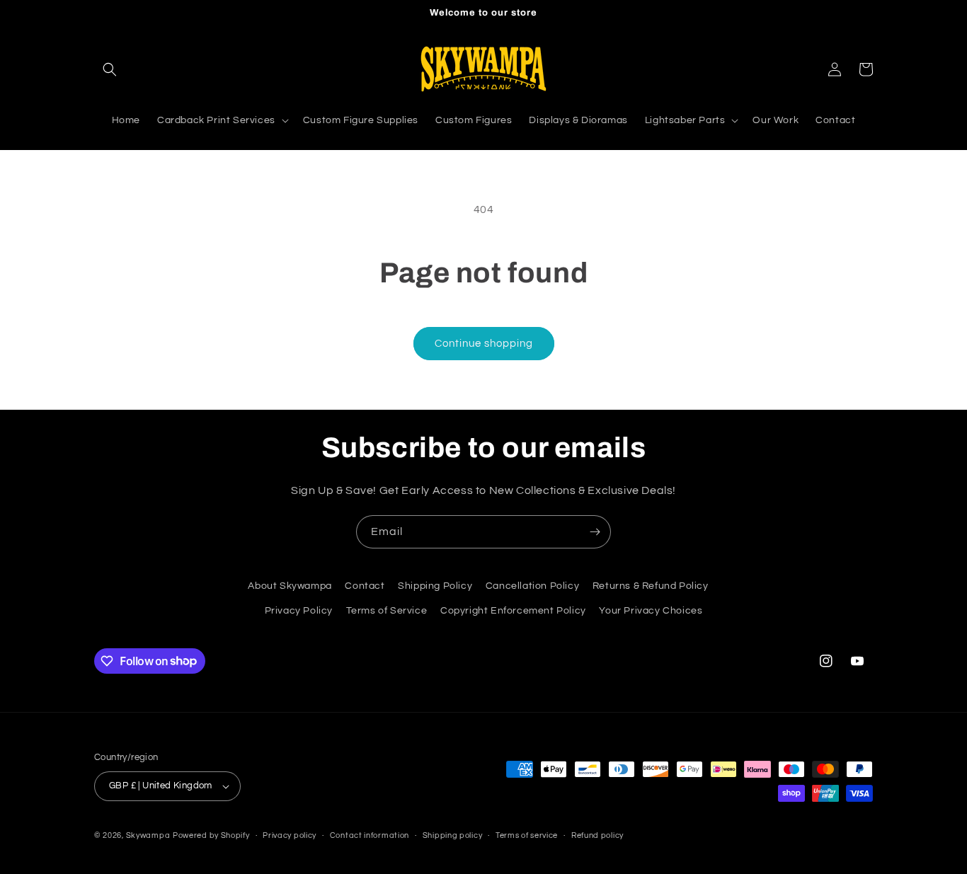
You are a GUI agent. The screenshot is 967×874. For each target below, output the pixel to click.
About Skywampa (289, 586)
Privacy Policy (299, 611)
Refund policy (597, 835)
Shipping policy (453, 835)
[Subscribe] (594, 531)
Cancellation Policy (532, 586)
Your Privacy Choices (650, 611)
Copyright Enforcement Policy (513, 611)
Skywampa (148, 835)
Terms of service (527, 835)
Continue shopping (484, 343)
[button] (109, 69)
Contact (364, 586)
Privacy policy (289, 835)
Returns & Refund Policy (651, 586)
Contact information (369, 835)
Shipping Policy (435, 586)
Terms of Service (387, 611)
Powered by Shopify (211, 835)
